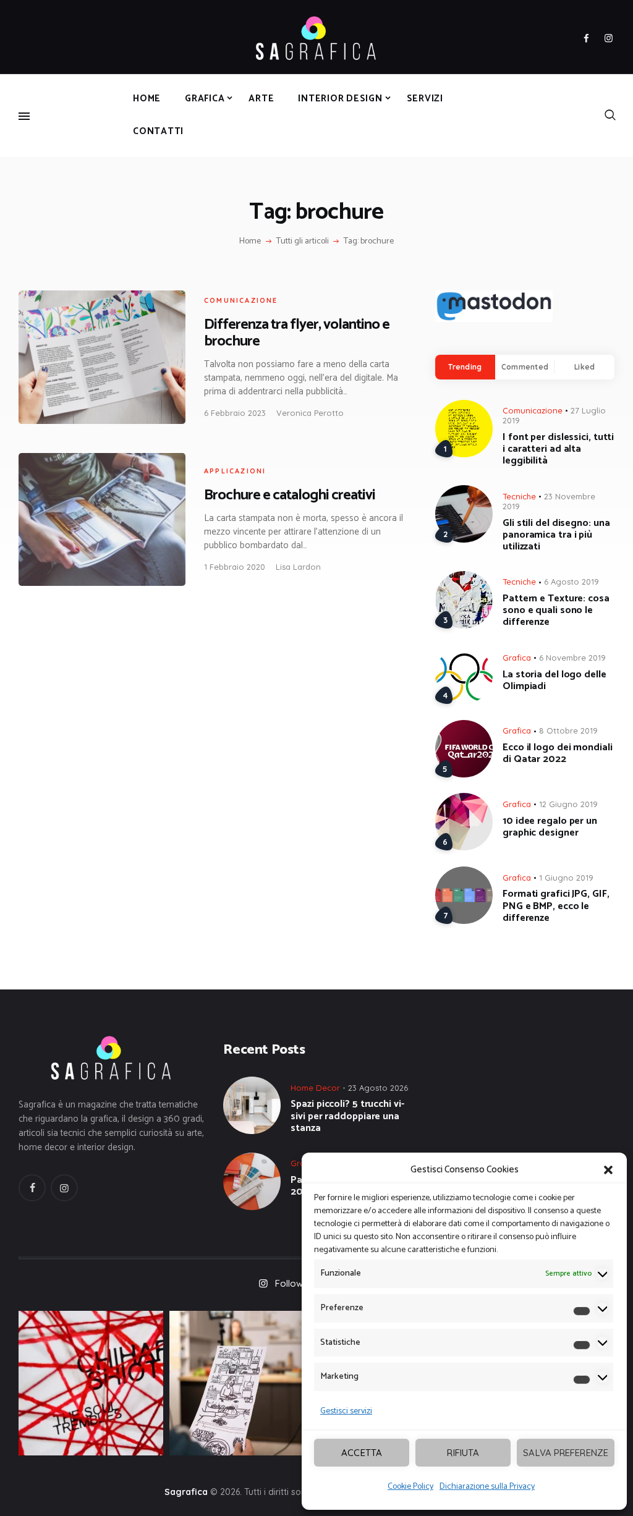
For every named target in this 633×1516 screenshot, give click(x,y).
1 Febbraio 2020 (234, 567)
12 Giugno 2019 (568, 804)
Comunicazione (241, 300)
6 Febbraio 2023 (235, 413)
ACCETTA (361, 1453)
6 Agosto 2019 (571, 581)
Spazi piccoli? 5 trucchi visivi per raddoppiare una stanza (347, 1116)
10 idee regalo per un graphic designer (550, 827)
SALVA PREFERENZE (565, 1453)
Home (250, 241)
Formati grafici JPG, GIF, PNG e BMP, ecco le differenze (556, 906)
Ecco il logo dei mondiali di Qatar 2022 (558, 753)
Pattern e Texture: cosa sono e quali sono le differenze (556, 611)
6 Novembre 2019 (572, 658)
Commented (524, 366)
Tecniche (519, 496)
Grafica (517, 658)
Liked (584, 366)
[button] (608, 1170)
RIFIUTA (463, 1453)
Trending (465, 366)
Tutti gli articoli (302, 241)
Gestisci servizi (346, 1411)
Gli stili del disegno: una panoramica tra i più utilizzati (556, 535)
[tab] (465, 367)
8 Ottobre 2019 (568, 730)
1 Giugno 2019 (566, 878)
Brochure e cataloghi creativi (289, 495)
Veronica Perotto (310, 413)
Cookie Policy (410, 1487)
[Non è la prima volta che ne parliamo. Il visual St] (241, 1383)
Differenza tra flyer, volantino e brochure (296, 333)
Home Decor (315, 1088)
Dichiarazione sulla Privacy (487, 1487)
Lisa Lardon (298, 567)
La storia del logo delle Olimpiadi (554, 680)
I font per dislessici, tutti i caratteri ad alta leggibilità (558, 449)
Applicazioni (235, 471)
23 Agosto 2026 (378, 1088)
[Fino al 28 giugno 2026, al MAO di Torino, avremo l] (91, 1383)
